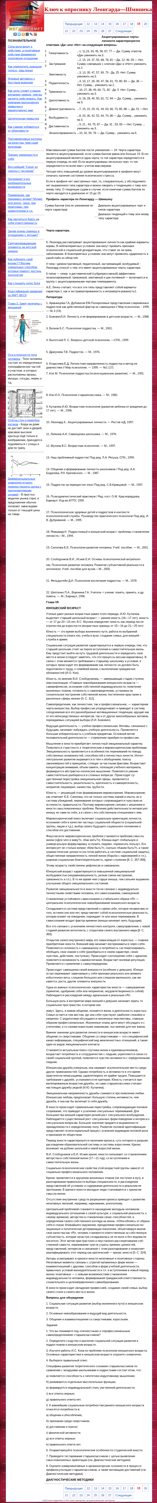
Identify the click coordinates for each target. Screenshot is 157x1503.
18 (131, 24)
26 (102, 31)
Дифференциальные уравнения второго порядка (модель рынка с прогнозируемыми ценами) (24, 486)
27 (109, 31)
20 (145, 24)
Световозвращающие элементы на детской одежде (22, 247)
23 (81, 31)
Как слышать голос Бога (24, 283)
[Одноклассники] (23, 34)
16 (117, 24)
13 (95, 24)
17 (124, 24)
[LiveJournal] (31, 34)
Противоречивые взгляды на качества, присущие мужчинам (25, 142)
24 (88, 31)
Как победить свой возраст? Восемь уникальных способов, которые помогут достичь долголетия (24, 267)
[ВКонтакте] (15, 34)
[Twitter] (19, 34)
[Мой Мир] (27, 34)
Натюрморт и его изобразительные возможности (19, 183)
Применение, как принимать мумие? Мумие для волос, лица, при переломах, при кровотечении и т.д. (25, 203)
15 (109, 24)
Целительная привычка (23, 118)
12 (88, 24)
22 (73, 31)
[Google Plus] (35, 34)
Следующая (123, 31)
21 (66, 31)
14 (102, 24)
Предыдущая (74, 24)
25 (95, 31)
